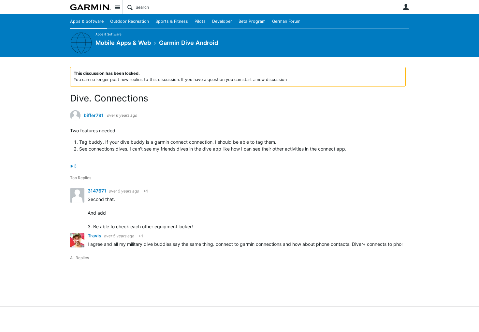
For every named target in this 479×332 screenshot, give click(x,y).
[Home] (90, 7)
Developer (222, 21)
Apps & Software (87, 21)
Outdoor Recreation (129, 21)
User (405, 7)
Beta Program (252, 21)
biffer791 (94, 115)
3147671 (97, 190)
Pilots (200, 21)
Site (117, 7)
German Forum (286, 21)
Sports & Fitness (171, 21)
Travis (95, 235)
